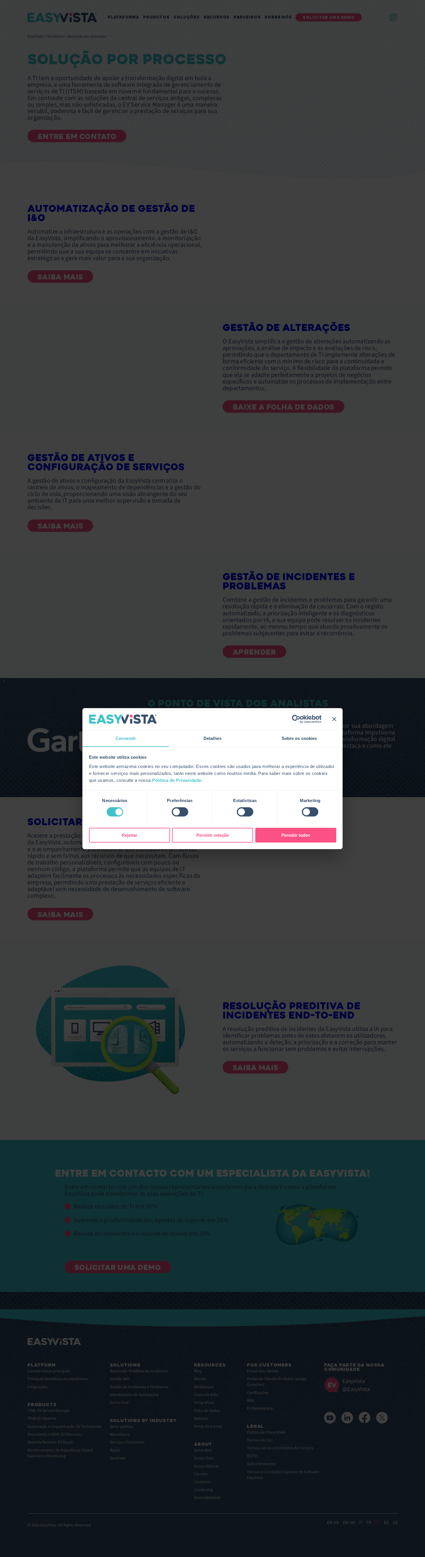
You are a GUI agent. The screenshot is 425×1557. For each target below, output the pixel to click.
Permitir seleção (212, 834)
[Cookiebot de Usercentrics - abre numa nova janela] (296, 719)
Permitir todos (295, 834)
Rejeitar (129, 834)
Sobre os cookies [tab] (299, 738)
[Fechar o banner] (334, 719)
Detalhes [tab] (212, 738)
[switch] (180, 812)
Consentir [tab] (126, 738)
